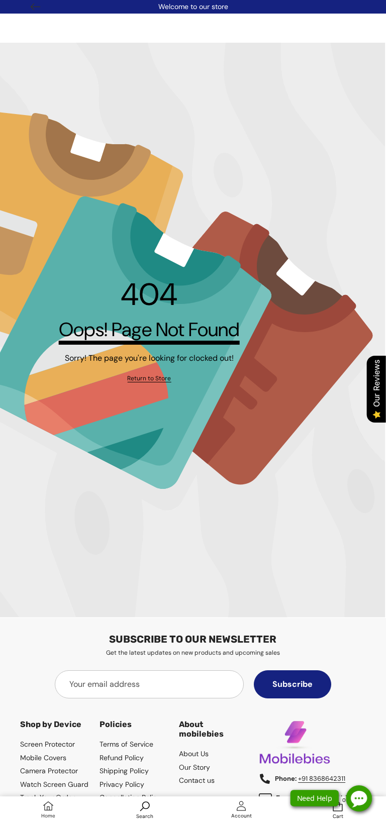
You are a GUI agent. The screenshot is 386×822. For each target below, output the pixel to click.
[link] (149, 378)
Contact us (197, 780)
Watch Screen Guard (54, 784)
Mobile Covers (43, 757)
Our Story (194, 767)
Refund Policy (122, 757)
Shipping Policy (124, 770)
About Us (194, 753)
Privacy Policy (122, 784)
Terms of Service (126, 744)
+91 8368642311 (321, 778)
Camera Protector (49, 770)
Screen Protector (47, 744)
